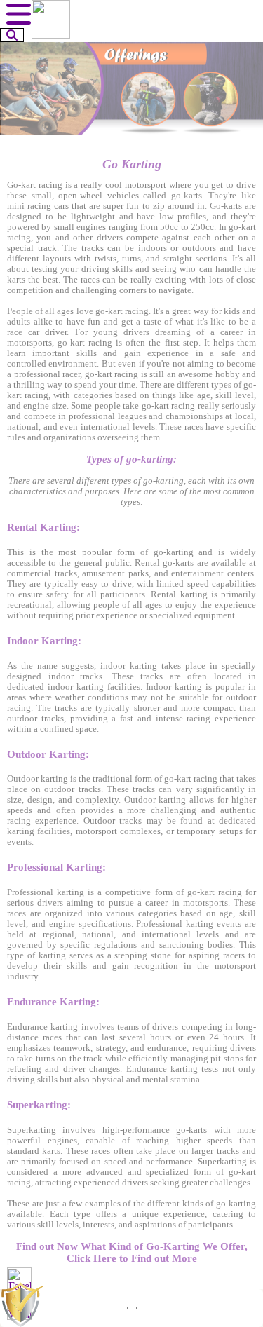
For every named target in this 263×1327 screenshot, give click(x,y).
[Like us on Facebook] (19, 1279)
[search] (12, 35)
